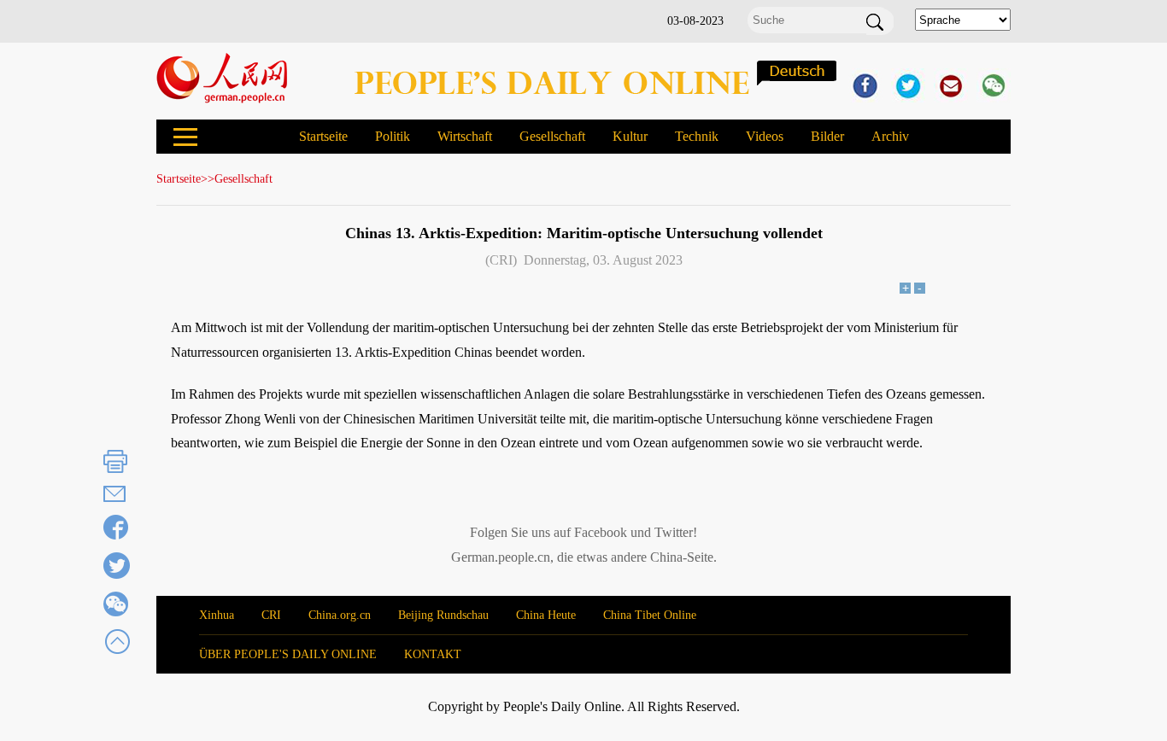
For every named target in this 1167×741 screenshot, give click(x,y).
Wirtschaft (464, 136)
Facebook (600, 532)
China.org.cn (339, 615)
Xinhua (216, 615)
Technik (696, 136)
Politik (392, 136)
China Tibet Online (649, 615)
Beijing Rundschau (443, 615)
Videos (764, 136)
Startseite (323, 136)
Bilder (827, 136)
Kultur (630, 136)
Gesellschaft (552, 136)
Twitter (673, 532)
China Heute (546, 615)
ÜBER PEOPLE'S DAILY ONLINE (288, 654)
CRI (271, 615)
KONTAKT (432, 654)
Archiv (890, 136)
